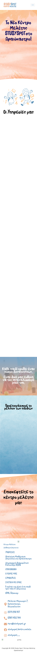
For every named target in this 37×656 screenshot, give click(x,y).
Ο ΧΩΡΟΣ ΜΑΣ (11, 574)
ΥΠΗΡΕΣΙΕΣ (10, 553)
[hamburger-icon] (33, 5)
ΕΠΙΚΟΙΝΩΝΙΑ (11, 570)
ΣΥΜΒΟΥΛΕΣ (10, 578)
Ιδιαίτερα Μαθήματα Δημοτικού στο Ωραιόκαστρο (18, 558)
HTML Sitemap (11, 594)
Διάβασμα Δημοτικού (11, 548)
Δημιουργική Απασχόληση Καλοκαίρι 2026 (17, 564)
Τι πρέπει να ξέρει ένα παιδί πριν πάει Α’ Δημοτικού (18, 588)
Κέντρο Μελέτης (10, 545)
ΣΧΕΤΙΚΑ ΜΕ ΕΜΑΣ (13, 583)
